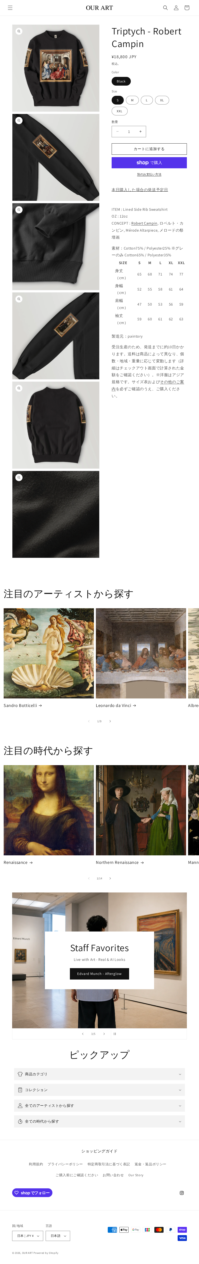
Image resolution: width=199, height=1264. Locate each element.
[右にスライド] (110, 721)
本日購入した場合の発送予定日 (140, 189)
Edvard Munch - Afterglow (99, 973)
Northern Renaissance (117, 862)
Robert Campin (144, 223)
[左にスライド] (88, 721)
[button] (10, 7)
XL (162, 100)
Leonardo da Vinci (113, 705)
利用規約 (36, 1164)
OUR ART (27, 1253)
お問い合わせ (113, 1175)
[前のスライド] (82, 1034)
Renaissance (16, 862)
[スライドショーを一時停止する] (116, 1034)
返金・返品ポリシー (150, 1164)
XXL (120, 111)
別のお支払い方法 (149, 174)
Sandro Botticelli (20, 705)
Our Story (135, 1175)
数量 (115, 122)
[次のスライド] (104, 1034)
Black (121, 81)
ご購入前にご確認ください (77, 1175)
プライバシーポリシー (65, 1164)
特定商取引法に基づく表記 (109, 1164)
